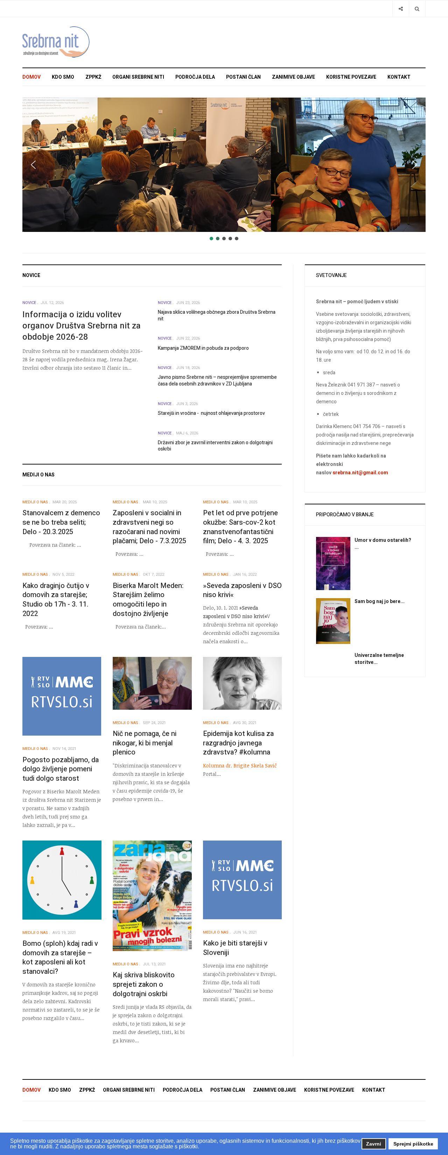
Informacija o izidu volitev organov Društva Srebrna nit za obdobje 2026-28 (81, 326)
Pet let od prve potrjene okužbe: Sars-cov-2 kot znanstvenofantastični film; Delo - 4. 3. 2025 (240, 527)
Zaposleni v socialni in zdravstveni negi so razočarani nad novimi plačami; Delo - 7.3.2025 (149, 527)
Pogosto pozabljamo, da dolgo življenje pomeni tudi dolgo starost (60, 769)
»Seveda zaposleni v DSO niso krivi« (242, 590)
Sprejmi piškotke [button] (413, 1144)
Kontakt (399, 77)
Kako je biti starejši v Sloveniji (235, 948)
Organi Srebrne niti (138, 77)
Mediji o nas (35, 502)
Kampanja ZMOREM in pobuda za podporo (203, 348)
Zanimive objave (293, 77)
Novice (29, 303)
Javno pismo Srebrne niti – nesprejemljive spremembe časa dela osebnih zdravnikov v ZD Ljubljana (217, 381)
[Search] (417, 8)
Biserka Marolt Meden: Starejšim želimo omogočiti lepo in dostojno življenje (148, 600)
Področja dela (195, 77)
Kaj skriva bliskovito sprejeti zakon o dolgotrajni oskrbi (144, 984)
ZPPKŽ (93, 77)
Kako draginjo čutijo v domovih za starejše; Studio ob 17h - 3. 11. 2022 (55, 600)
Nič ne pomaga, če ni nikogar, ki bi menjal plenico (144, 743)
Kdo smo (63, 77)
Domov (31, 77)
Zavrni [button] (373, 1144)
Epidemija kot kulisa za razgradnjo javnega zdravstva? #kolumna (238, 743)
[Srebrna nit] (57, 42)
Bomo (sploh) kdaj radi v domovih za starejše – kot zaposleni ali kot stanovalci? (60, 957)
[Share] (400, 8)
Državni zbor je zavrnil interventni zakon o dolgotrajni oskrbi (215, 446)
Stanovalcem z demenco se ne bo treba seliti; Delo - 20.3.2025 (61, 522)
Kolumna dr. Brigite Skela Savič (240, 765)
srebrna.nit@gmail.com (360, 472)
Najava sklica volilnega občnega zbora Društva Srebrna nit (216, 316)
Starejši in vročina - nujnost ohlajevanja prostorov (211, 413)
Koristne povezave (351, 77)
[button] (33, 164)
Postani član (243, 77)
